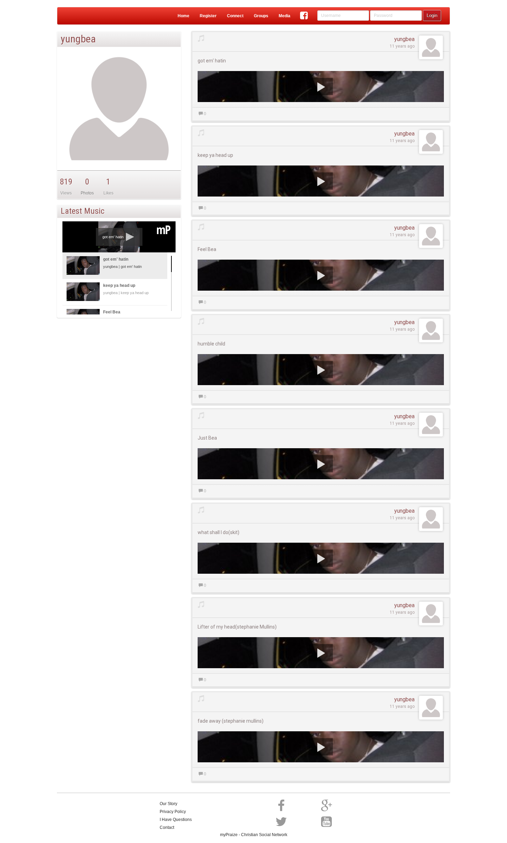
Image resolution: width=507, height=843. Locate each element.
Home (183, 15)
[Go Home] (84, 15)
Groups (261, 15)
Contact (167, 827)
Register (208, 15)
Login (432, 15)
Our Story (168, 803)
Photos (87, 193)
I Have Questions (176, 819)
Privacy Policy (173, 811)
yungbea (404, 39)
